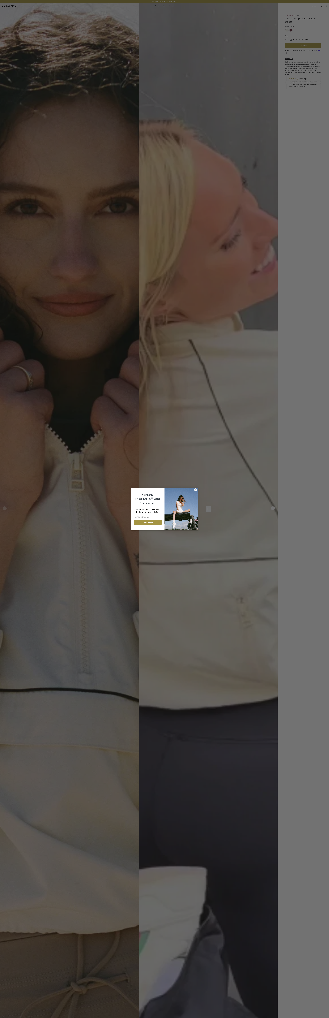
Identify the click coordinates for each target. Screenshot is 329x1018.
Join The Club (148, 522)
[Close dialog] (195, 489)
